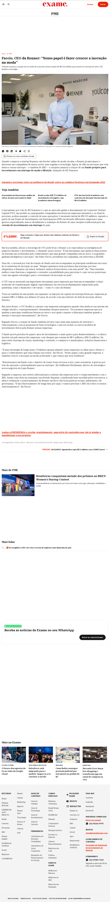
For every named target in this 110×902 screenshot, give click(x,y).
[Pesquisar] (8, 4)
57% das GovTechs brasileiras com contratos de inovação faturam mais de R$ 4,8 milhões (90, 198)
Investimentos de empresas (49, 442)
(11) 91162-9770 (96, 824)
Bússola (51, 819)
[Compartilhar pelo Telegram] (16, 151)
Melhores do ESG (53, 878)
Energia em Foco (55, 830)
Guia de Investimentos (37, 816)
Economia (6, 828)
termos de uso (25, 898)
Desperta (73, 819)
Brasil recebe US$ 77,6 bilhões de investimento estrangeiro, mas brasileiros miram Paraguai (52, 198)
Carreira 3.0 (74, 815)
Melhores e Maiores (52, 872)
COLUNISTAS (7, 859)
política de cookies (40, 898)
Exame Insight (4, 837)
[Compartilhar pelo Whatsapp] (3, 151)
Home (4, 54)
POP (19, 833)
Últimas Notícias (5, 804)
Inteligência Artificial (6, 844)
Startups (68, 442)
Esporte (20, 806)
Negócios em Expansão (53, 885)
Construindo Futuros (53, 824)
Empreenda (74, 841)
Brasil (4, 819)
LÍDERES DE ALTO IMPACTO (6, 812)
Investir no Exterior (52, 836)
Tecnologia (21, 817)
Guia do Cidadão (34, 802)
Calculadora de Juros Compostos (37, 848)
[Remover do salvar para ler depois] (29, 151)
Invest (4, 850)
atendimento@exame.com (97, 833)
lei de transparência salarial (79, 898)
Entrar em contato (93, 820)
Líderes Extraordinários (54, 842)
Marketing (21, 802)
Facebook (89, 811)
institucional (13, 898)
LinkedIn (89, 802)
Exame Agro (20, 812)
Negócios (5, 854)
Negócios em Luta (53, 849)
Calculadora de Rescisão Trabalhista (37, 839)
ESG (3, 832)
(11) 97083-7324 (96, 860)
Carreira (5, 823)
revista (73, 801)
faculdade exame (74, 794)
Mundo (20, 793)
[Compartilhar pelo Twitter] (20, 151)
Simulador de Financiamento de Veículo (37, 857)
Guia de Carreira (34, 823)
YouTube (89, 798)
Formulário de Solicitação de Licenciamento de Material (96, 847)
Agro (72, 836)
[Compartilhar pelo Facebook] (7, 151)
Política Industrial (52, 856)
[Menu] (3, 4)
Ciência (20, 829)
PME (55, 13)
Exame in (73, 811)
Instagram (90, 806)
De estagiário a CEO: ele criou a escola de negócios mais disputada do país (40, 548)
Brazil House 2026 (53, 809)
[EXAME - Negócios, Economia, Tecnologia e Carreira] (55, 4)
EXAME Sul (52, 815)
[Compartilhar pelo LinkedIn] (11, 151)
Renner (30, 442)
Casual (20, 798)
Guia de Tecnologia (35, 809)
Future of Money (21, 823)
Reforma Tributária (52, 802)
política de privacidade (57, 898)
